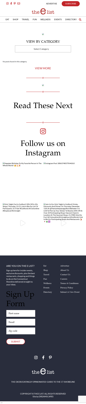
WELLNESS (45, 19)
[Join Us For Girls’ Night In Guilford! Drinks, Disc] (63, 223)
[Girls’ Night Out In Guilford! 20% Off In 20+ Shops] (22, 223)
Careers (63, 279)
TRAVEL (25, 19)
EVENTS (58, 19)
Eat (44, 266)
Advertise (64, 266)
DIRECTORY (71, 19)
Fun (45, 279)
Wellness (47, 283)
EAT (7, 19)
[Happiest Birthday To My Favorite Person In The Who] (22, 182)
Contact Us (65, 274)
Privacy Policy (66, 288)
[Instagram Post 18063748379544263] (63, 182)
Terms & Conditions (69, 283)
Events (46, 288)
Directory (47, 292)
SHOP (15, 19)
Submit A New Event (70, 292)
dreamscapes (46, 396)
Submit (15, 341)
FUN (35, 19)
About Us (64, 270)
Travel (46, 274)
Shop (45, 270)
